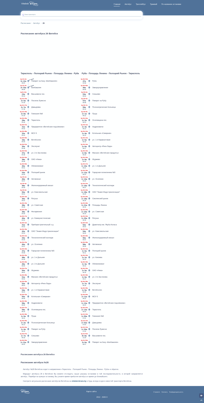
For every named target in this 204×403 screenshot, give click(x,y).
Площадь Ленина (94, 205)
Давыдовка (30, 107)
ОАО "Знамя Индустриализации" (40, 231)
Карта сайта (91, 391)
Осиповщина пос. (33, 309)
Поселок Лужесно (33, 100)
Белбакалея (31, 87)
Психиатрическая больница (38, 322)
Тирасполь (30, 120)
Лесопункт (30, 146)
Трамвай (153, 4)
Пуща (28, 316)
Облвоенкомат (32, 166)
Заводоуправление (34, 342)
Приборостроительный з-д (37, 224)
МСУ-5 (29, 133)
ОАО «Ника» (31, 159)
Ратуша (29, 198)
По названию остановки (171, 4)
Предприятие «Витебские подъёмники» (42, 126)
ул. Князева (92, 257)
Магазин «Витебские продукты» (39, 277)
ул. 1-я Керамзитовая (35, 290)
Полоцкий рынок (33, 172)
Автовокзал (31, 179)
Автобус (128, 4)
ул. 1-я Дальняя (33, 257)
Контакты (165, 392)
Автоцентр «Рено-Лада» (36, 283)
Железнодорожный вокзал (37, 185)
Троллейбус (141, 4)
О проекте (156, 392)
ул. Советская (32, 205)
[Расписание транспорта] (33, 4)
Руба (89, 81)
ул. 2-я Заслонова (33, 153)
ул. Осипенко (31, 244)
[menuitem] (117, 4)
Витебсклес (31, 140)
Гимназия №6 (32, 113)
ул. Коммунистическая (35, 218)
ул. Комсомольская (34, 192)
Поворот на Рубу (33, 329)
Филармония (31, 211)
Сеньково (30, 335)
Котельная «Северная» (35, 296)
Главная (117, 4)
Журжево (30, 270)
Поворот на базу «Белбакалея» (39, 81)
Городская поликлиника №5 (37, 251)
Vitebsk (25, 3)
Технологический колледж (37, 238)
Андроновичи (31, 303)
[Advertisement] (82, 52)
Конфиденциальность (176, 392)
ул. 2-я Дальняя (33, 264)
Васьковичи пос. (33, 94)
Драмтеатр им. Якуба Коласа (99, 224)
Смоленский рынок (95, 198)
